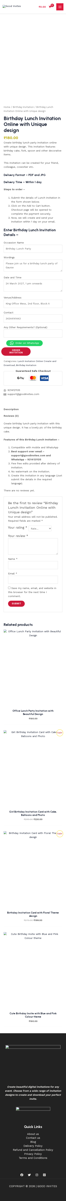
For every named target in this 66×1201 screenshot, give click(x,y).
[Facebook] (21, 1174)
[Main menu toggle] (59, 6)
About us (33, 1134)
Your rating (17, 527)
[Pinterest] (44, 1174)
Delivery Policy (33, 1146)
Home (7, 107)
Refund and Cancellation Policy (33, 1150)
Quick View (33, 704)
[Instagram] (36, 1174)
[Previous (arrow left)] (6, 600)
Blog (33, 1142)
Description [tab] (11, 409)
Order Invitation (16, 351)
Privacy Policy (33, 1154)
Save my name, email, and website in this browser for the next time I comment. (32, 592)
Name (12, 558)
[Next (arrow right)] (59, 600)
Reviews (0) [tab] (11, 415)
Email (12, 573)
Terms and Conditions (33, 1158)
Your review (18, 536)
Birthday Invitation (23, 107)
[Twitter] (29, 1174)
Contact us (33, 1137)
